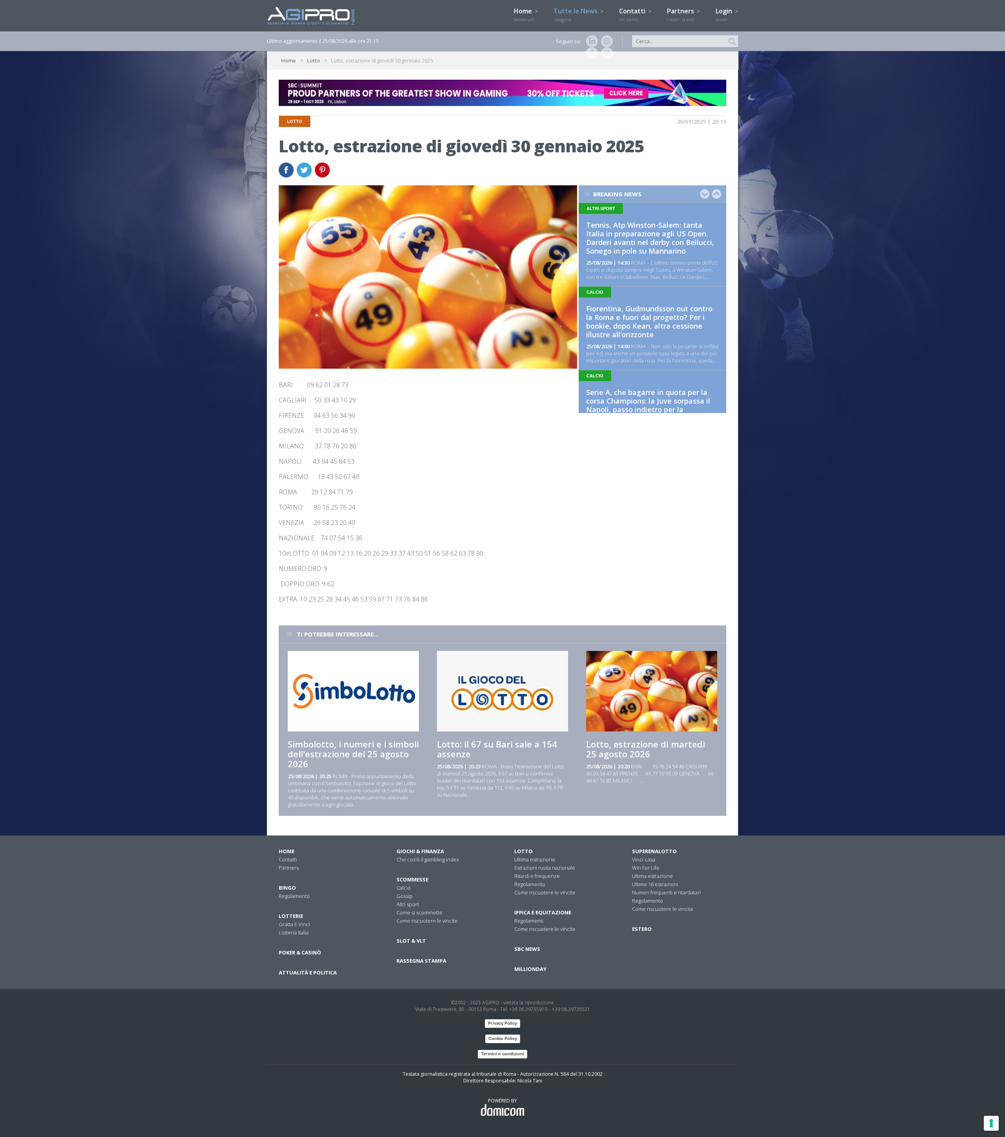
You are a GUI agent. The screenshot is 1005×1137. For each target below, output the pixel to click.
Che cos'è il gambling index (428, 859)
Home (524, 14)
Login (725, 14)
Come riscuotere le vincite (427, 920)
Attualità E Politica (308, 972)
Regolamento (294, 895)
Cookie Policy (502, 1038)
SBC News (527, 948)
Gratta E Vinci (294, 924)
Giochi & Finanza (420, 851)
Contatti (633, 14)
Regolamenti (528, 920)
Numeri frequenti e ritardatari (666, 892)
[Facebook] (590, 53)
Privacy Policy (502, 1023)
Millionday (530, 968)
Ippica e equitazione (542, 912)
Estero (642, 928)
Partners (681, 14)
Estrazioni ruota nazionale (544, 867)
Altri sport (408, 904)
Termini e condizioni (502, 1054)
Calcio (404, 887)
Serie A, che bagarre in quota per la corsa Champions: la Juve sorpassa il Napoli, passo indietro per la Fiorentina (648, 405)
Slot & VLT (411, 940)
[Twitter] (605, 53)
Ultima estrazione (534, 859)
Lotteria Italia (294, 932)
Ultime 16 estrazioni (655, 884)
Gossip (405, 895)
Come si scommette (419, 912)
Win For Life (646, 867)
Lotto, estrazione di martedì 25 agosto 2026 (645, 749)
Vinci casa (643, 859)
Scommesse (412, 879)
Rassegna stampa (421, 960)
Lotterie (291, 915)
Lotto (313, 60)
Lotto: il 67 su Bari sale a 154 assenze (497, 749)
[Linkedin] (590, 41)
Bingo (287, 887)
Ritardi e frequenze (537, 875)
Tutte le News (576, 14)
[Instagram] (605, 41)
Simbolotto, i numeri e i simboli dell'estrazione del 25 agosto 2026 (353, 754)
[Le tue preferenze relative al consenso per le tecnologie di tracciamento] (991, 1123)
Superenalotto (654, 851)
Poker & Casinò (300, 952)
